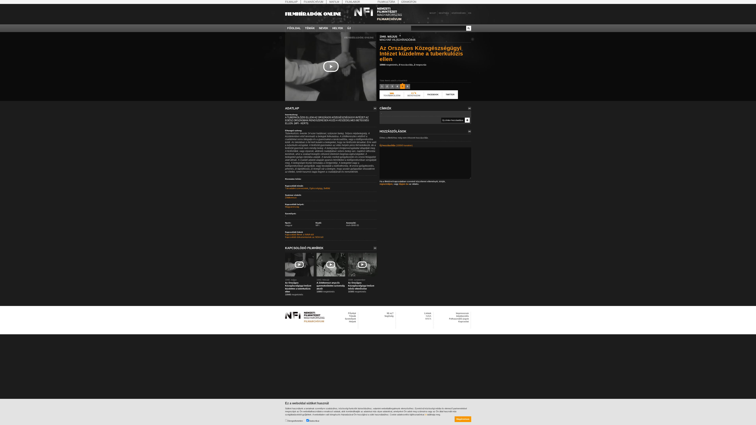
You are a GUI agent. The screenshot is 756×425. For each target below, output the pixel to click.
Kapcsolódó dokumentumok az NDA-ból (304, 237)
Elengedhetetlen (295, 421)
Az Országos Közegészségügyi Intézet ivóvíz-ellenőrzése (361, 286)
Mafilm (334, 1)
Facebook (432, 94)
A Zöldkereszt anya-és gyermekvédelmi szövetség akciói (331, 286)
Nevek (323, 28)
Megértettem (462, 419)
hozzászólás (406, 65)
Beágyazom (414, 95)
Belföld (327, 188)
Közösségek (459, 13)
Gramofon (408, 1)
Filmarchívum (313, 1)
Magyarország (292, 207)
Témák (310, 28)
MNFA (428, 319)
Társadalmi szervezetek (296, 188)
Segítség (444, 13)
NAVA (428, 316)
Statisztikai (314, 421)
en (469, 13)
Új (349, 28)
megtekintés (389, 65)
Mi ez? (433, 13)
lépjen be (404, 184)
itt (425, 414)
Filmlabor (352, 1)
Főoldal (294, 28)
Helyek (337, 28)
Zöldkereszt (290, 197)
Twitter (450, 94)
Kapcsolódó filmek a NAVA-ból (299, 234)
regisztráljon (386, 184)
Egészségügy (315, 188)
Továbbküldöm (392, 95)
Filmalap (291, 1)
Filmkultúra (386, 1)
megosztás (420, 65)
